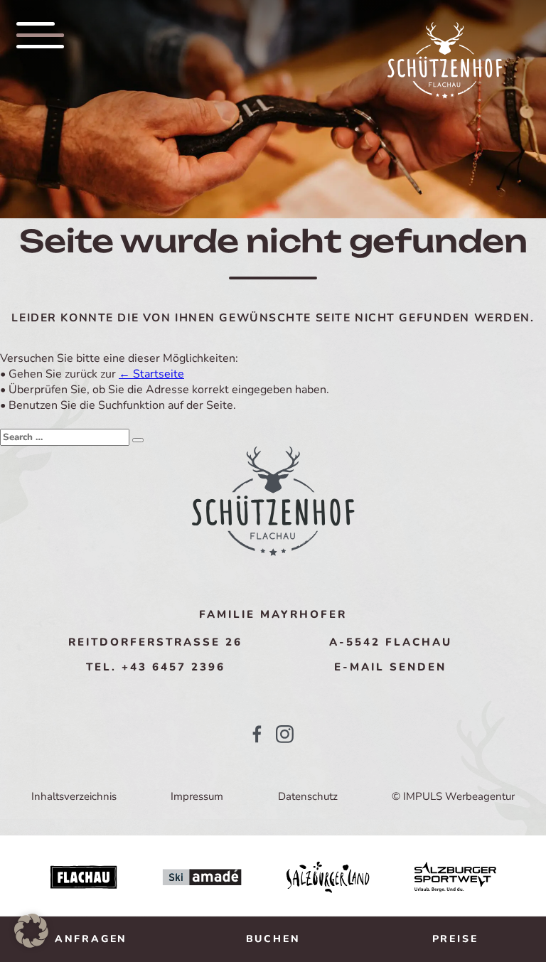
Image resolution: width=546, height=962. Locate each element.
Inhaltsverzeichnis (74, 796)
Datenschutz (308, 796)
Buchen (273, 939)
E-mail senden (390, 667)
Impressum (197, 796)
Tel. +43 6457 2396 (155, 667)
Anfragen (91, 939)
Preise (455, 939)
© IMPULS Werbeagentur (453, 796)
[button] (31, 930)
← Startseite (151, 374)
